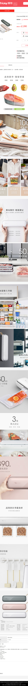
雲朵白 (18, 53)
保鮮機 (23, 53)
